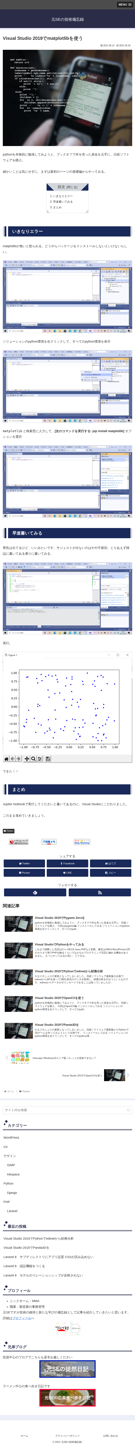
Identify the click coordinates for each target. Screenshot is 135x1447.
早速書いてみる (63, 201)
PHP (7, 1202)
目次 (61, 187)
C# (6, 1147)
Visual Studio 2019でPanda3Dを (26, 1247)
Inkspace (13, 1174)
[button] (129, 1110)
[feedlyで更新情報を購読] (35, 892)
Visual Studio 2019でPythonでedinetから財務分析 (39, 1238)
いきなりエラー (63, 196)
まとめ (57, 207)
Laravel (12, 1211)
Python (10, 831)
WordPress (11, 1137)
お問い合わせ (110, 1435)
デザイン (10, 1156)
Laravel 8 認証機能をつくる (24, 1266)
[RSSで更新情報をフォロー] (100, 892)
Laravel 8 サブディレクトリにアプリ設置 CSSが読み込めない (49, 1257)
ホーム (24, 1435)
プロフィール (21, 1318)
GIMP (11, 1165)
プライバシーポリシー (67, 1435)
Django (12, 1193)
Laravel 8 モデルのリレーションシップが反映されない (43, 1275)
